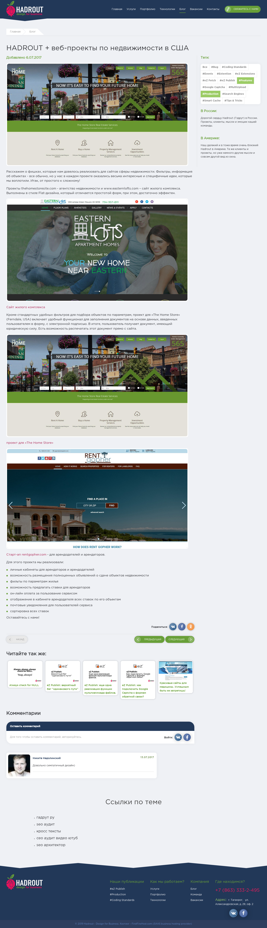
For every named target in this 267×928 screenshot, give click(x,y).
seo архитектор (51, 845)
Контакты (213, 9)
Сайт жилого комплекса (25, 307)
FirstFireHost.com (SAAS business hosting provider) (162, 924)
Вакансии (196, 9)
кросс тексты (49, 831)
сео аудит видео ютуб (57, 838)
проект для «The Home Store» (29, 442)
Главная (117, 9)
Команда (196, 895)
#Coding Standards (122, 900)
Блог (182, 9)
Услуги (131, 9)
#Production (118, 895)
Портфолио (147, 9)
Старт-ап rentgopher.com (26, 554)
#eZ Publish (117, 889)
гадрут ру (45, 817)
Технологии (167, 9)
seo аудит (46, 824)
